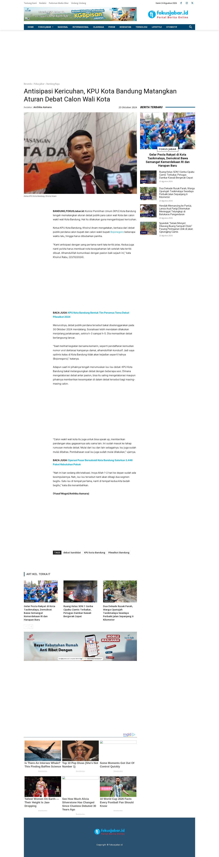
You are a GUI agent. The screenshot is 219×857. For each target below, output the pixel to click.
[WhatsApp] (100, 561)
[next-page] (31, 627)
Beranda (28, 84)
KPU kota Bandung (94, 552)
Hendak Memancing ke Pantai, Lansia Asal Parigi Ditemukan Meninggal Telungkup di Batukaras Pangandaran (175, 210)
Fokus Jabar (39, 84)
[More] (115, 561)
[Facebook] (181, 3)
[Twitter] (192, 3)
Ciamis (67, 601)
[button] (191, 27)
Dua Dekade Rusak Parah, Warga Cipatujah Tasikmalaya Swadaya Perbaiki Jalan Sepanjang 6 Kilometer (118, 612)
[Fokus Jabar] (168, 14)
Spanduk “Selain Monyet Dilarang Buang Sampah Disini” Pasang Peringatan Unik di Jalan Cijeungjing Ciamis (176, 227)
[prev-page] (26, 627)
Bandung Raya (52, 84)
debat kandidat (72, 552)
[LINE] (108, 561)
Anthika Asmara (43, 107)
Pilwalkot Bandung (118, 552)
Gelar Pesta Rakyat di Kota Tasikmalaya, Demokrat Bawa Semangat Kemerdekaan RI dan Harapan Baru (39, 612)
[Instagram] (187, 3)
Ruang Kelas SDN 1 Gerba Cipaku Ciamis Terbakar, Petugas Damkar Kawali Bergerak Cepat (78, 611)
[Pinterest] (93, 561)
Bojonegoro (117, 231)
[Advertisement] (109, 55)
